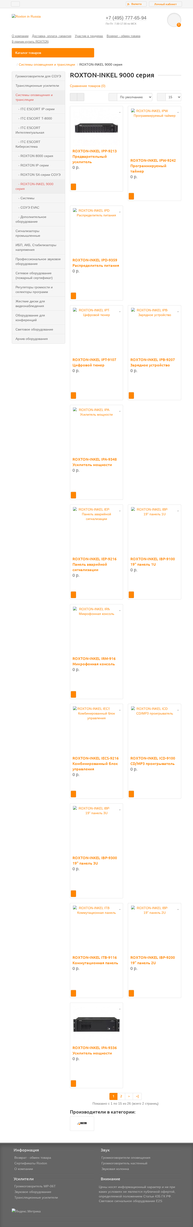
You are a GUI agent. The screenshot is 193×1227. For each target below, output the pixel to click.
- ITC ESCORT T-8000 (34, 118)
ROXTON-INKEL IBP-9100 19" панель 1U (152, 561)
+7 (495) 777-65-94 (126, 17)
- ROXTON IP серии (32, 165)
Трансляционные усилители (37, 85)
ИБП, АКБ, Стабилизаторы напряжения (36, 247)
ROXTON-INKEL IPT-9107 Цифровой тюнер (94, 362)
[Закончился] (73, 187)
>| (137, 1096)
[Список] (80, 97)
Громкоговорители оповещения (125, 1157)
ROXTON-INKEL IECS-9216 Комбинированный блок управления (95, 763)
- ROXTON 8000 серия (34, 156)
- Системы (25, 198)
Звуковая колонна (115, 1169)
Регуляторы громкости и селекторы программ (34, 289)
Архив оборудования (32, 339)
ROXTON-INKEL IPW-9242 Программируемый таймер (153, 165)
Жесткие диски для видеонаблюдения (30, 303)
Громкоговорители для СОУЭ (38, 76)
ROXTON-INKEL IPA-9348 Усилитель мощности (94, 462)
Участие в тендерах (89, 36)
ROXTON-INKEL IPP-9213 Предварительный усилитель (94, 156)
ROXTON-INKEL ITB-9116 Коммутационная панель (95, 960)
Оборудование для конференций (30, 317)
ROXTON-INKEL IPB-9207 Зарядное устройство (152, 362)
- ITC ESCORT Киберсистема (28, 144)
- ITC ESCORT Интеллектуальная (30, 130)
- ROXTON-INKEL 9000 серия (34, 186)
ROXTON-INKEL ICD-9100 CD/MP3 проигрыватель (152, 761)
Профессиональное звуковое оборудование (38, 261)
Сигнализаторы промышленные (28, 233)
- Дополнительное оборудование (31, 219)
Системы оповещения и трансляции (47, 64)
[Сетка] (73, 97)
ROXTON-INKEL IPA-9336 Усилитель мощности (94, 1050)
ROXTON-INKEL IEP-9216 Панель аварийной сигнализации (94, 564)
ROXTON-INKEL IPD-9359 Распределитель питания (95, 262)
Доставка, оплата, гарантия (51, 36)
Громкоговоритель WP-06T (35, 1186)
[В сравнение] (113, 110)
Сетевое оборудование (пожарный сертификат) (34, 275)
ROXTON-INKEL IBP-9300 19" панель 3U (94, 860)
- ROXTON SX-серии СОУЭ (38, 175)
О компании (20, 36)
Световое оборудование (34, 329)
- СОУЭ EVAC (27, 207)
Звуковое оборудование (32, 1192)
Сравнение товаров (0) (87, 86)
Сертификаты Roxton (30, 1163)
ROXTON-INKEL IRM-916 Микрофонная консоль (94, 661)
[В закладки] (120, 110)
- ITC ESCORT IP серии (35, 109)
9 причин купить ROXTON (30, 41)
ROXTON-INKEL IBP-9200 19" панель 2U (152, 960)
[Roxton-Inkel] (82, 1123)
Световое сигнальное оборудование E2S (130, 1201)
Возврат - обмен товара (123, 36)
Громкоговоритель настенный (124, 1163)
